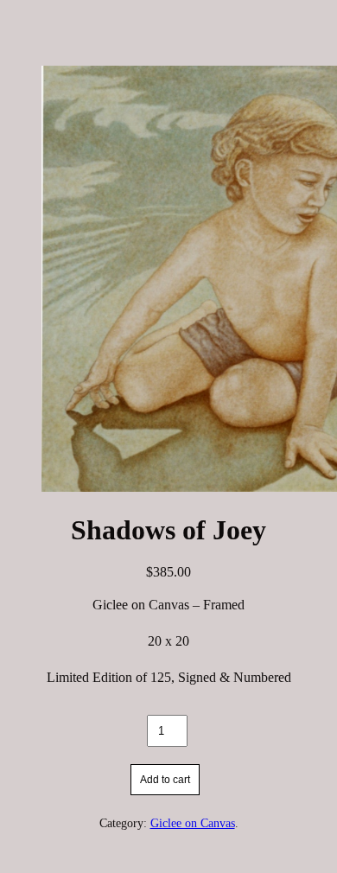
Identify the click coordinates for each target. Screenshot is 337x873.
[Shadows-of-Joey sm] (168, 280)
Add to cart (165, 780)
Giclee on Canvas (192, 823)
